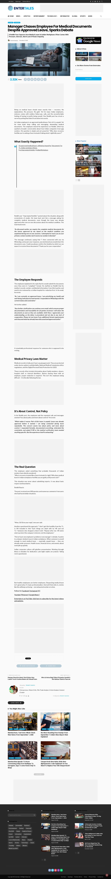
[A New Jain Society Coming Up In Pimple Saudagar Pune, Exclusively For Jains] (79, 826)
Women (25, 845)
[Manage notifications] (107, 875)
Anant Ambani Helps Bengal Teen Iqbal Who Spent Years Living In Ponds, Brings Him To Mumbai (87, 162)
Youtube (17, 595)
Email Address (79, 69)
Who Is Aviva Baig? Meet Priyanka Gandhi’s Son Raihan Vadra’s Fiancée (55, 678)
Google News (34, 595)
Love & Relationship (14, 840)
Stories (11, 22)
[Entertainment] (81, 54)
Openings (18, 1)
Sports (83, 16)
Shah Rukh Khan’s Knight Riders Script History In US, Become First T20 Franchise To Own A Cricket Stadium (87, 150)
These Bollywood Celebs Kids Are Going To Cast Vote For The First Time (94, 835)
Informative (64, 16)
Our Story (11, 1)
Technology (52, 16)
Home (12, 16)
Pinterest (24, 595)
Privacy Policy (92, 877)
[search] (102, 1)
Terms (85, 877)
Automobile (19, 825)
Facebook (25, 591)
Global (74, 16)
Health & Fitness (26, 831)
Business (26, 825)
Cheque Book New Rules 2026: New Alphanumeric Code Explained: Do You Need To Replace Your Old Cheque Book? (55, 764)
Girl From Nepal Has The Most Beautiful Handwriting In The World (93, 844)
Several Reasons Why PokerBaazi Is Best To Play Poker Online (93, 816)
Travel (16, 729)
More (90, 16)
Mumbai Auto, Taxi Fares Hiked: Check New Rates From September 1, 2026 (21, 734)
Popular (30, 840)
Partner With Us (26, 1)
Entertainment (39, 16)
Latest (17, 837)
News (18, 16)
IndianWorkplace (42, 150)
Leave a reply (15, 702)
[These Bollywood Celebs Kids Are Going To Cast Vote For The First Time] (79, 835)
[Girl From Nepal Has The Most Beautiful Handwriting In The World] (79, 844)
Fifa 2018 (11, 831)
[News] (95, 54)
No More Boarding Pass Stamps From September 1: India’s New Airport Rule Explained (54, 735)
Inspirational (27, 834)
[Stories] (95, 59)
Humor (10, 834)
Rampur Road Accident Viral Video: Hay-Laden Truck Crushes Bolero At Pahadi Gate (22, 678)
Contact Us (100, 877)
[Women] (81, 59)
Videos (18, 845)
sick (62, 129)
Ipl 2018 (11, 837)
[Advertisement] (71, 8)
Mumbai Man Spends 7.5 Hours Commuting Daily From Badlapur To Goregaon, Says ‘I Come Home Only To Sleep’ (21, 765)
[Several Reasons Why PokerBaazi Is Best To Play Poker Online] (79, 816)
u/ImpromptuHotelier (27, 150)
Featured (28, 828)
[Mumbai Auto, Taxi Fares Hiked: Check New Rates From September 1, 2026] (22, 721)
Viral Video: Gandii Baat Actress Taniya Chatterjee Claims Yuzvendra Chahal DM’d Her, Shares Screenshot (88, 172)
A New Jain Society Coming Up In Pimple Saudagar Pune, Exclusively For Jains (93, 825)
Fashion (21, 828)
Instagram (33, 591)
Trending (17, 22)
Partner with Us (78, 877)
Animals (11, 825)
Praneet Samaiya (14, 40)
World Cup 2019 (13, 848)
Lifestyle (27, 16)
